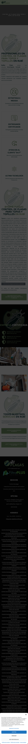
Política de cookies (6, 742)
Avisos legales (23, 742)
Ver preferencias (14, 739)
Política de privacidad (15, 742)
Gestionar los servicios (14, 728)
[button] (26, 714)
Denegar (14, 735)
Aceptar (14, 732)
